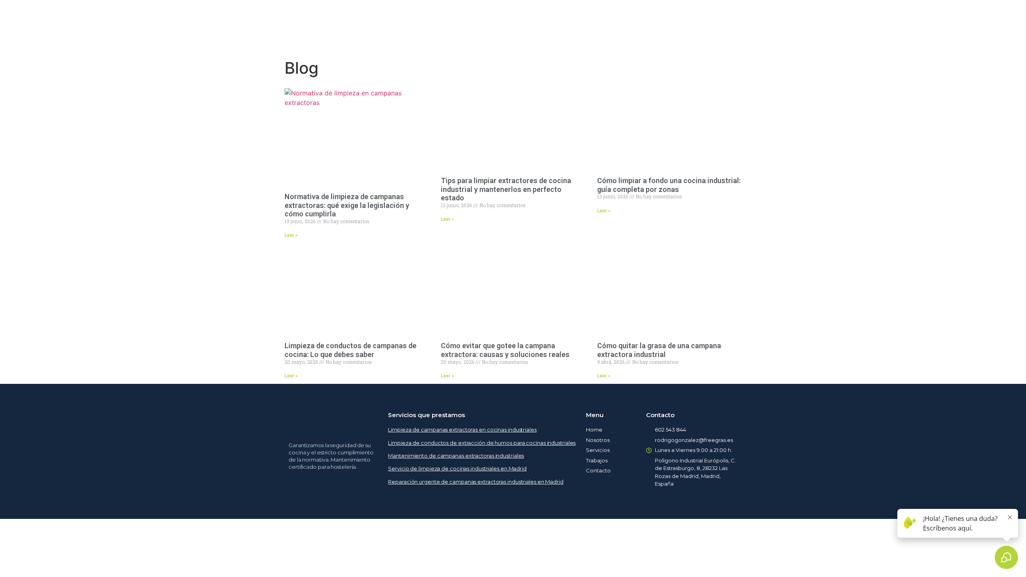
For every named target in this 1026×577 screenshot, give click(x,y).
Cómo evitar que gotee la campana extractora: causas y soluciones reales (505, 350)
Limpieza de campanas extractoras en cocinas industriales (462, 429)
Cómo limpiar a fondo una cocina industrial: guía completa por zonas (669, 185)
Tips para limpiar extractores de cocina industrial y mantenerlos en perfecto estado (506, 189)
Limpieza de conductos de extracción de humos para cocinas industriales (482, 443)
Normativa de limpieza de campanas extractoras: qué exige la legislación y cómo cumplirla (347, 205)
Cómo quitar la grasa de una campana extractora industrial (659, 350)
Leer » (291, 235)
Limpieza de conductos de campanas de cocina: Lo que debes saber (350, 350)
